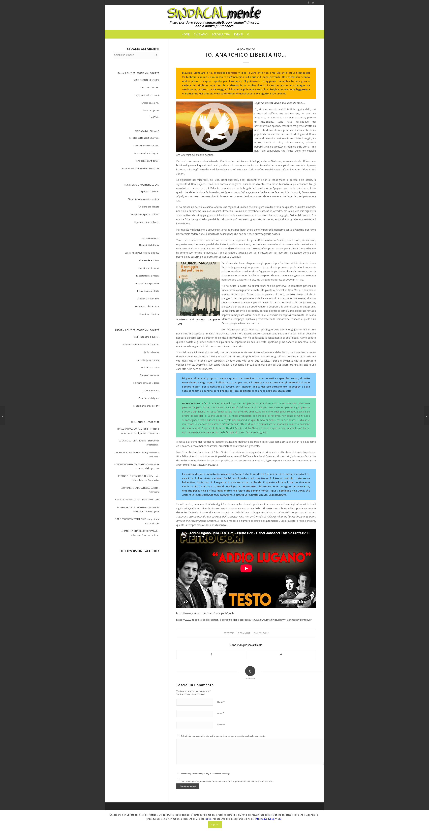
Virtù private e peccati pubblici (145, 214)
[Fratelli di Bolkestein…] (2, 415)
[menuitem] (185, 34)
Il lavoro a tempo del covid (146, 222)
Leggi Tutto (154, 117)
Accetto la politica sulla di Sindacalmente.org (205, 773)
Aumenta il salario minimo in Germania (140, 344)
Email (220, 713)
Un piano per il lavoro (149, 206)
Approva (215, 824)
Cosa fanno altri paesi (149, 398)
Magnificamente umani (148, 268)
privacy (206, 773)
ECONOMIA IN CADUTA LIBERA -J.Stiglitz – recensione (140, 490)
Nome (221, 701)
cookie (207, 818)
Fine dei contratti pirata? (147, 160)
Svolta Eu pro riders (150, 367)
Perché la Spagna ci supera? (146, 336)
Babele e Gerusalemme (148, 298)
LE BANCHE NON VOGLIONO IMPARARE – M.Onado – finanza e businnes (140, 533)
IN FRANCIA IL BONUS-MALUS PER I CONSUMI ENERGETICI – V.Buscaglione (138, 509)
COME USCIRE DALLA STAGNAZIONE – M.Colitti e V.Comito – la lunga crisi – (136, 466)
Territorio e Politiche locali (141, 184)
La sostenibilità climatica (147, 275)
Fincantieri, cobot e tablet (147, 306)
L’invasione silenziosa (149, 314)
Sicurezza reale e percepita (146, 79)
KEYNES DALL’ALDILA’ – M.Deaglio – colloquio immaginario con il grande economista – (138, 430)
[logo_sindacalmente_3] (214, 17)
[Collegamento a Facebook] (308, 2)
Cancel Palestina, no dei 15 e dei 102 (142, 252)
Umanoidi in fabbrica (149, 245)
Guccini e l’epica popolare (147, 283)
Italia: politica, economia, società (138, 73)
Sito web (221, 724)
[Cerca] (247, 34)
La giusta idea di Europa (148, 360)
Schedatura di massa (149, 87)
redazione (262, 633)
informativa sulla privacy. (268, 818)
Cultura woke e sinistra (148, 260)
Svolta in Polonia (151, 352)
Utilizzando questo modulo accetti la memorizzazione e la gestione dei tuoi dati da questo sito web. (227, 781)
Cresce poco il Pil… (150, 102)
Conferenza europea (149, 375)
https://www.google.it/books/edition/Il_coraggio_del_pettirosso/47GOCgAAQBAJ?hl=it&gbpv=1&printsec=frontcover (244, 619)
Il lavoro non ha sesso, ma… (146, 145)
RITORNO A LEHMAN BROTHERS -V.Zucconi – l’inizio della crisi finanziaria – (138, 478)
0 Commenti (244, 633)
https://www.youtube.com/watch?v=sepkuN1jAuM (205, 613)
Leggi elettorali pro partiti (147, 95)
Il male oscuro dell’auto (148, 291)
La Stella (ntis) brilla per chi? (146, 405)
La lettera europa (151, 390)
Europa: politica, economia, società (137, 330)
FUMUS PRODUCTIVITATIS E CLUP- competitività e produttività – (137, 521)
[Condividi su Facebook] (211, 654)
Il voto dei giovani (151, 110)
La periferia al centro (149, 191)
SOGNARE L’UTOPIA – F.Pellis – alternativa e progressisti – (139, 442)
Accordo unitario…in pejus (146, 153)
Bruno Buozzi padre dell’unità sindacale (140, 168)
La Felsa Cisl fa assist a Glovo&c (144, 137)
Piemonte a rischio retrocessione (143, 199)
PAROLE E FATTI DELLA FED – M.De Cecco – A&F (137, 499)
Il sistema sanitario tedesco (146, 383)
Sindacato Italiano (147, 131)
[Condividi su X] (281, 654)
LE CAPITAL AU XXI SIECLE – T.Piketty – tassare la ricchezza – (137, 454)
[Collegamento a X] (313, 2)
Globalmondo (246, 49)
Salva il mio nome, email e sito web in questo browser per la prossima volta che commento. (223, 736)
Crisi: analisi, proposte (145, 422)
